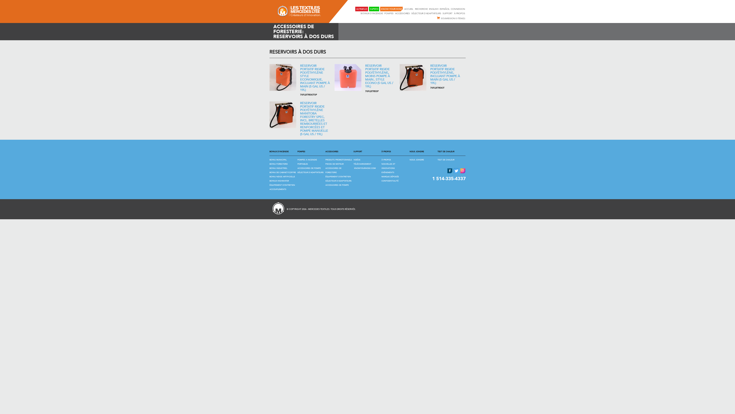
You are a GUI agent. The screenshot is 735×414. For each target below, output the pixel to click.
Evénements (387, 172)
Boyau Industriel (278, 168)
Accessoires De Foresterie (333, 170)
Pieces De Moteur (334, 164)
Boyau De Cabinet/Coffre (283, 172)
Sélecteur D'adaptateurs (426, 13)
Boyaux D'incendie (372, 13)
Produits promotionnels (338, 160)
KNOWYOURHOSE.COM (365, 168)
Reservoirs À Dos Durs (298, 52)
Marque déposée (390, 176)
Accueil (409, 9)
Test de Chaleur (446, 160)
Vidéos (357, 160)
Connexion (458, 9)
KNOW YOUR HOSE (391, 9)
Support (447, 13)
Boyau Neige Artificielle (282, 176)
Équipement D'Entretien (282, 185)
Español (445, 9)
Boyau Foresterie (279, 164)
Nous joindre (417, 160)
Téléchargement (362, 164)
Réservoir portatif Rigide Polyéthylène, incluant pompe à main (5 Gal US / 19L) (445, 74)
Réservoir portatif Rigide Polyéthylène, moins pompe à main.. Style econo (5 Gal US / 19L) (379, 76)
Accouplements (278, 189)
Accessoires (402, 13)
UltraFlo (361, 9)
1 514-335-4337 (449, 179)
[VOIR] (283, 77)
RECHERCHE (421, 9)
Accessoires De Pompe (309, 168)
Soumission (453, 18)
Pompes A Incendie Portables (307, 162)
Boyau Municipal (278, 160)
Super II (374, 9)
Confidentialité (390, 181)
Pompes (389, 13)
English (434, 9)
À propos (459, 13)
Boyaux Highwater (279, 181)
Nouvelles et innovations (388, 166)
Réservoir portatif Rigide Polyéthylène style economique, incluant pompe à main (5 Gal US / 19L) (315, 78)
